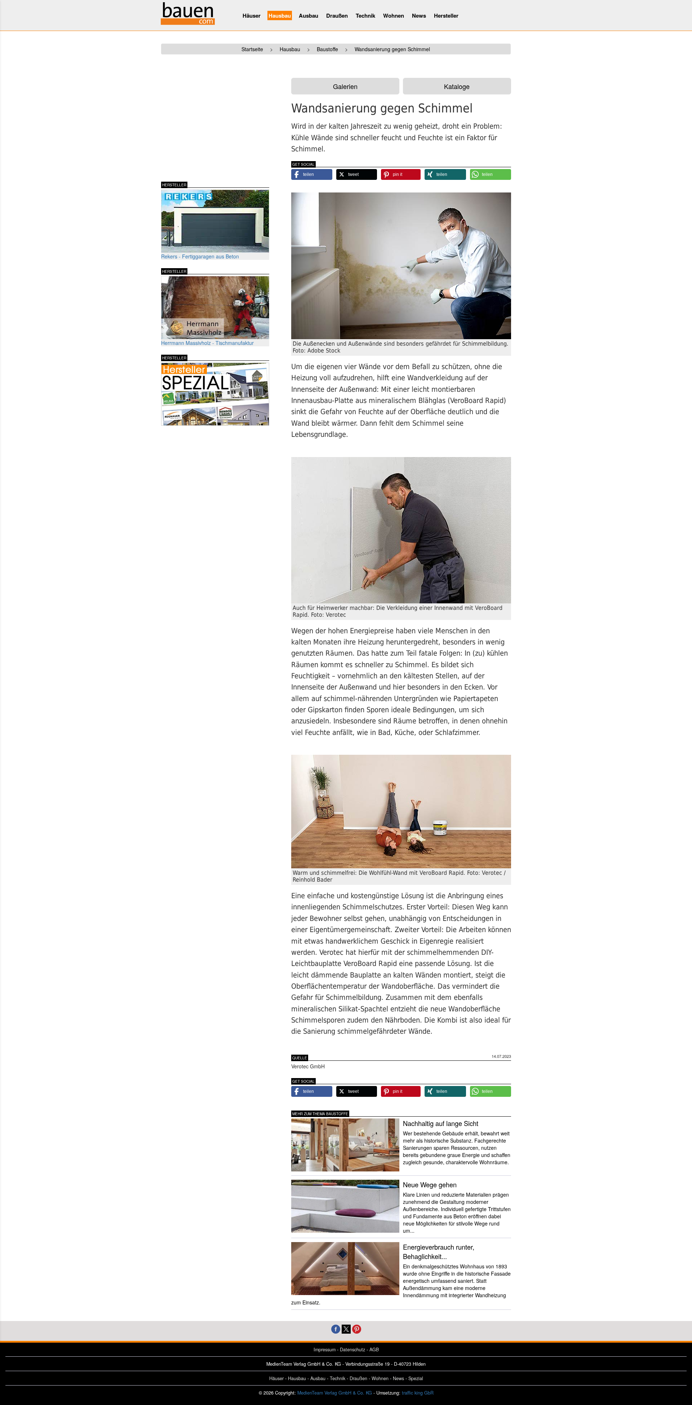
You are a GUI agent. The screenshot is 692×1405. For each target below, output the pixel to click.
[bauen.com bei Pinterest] (356, 1328)
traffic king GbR (418, 1393)
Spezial (415, 1378)
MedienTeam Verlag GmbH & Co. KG (334, 1393)
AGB (374, 1349)
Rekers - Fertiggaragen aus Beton (200, 256)
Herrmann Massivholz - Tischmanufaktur (207, 342)
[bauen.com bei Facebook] (335, 1328)
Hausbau (280, 15)
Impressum (325, 1349)
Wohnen (393, 15)
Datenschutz (352, 1349)
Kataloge (457, 86)
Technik (365, 15)
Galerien (345, 86)
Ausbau (308, 15)
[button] (311, 174)
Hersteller (446, 15)
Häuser (252, 15)
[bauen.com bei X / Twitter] (346, 1328)
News (419, 15)
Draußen (337, 15)
